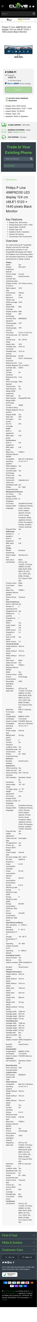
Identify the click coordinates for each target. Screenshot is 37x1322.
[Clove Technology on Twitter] (3, 1263)
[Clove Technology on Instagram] (8, 1263)
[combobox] (16, 13)
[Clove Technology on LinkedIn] (11, 1263)
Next (35, 20)
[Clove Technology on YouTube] (6, 1263)
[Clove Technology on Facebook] (14, 1263)
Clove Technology (9, 1291)
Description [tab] (11, 179)
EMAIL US (28, 1257)
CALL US (11, 1257)
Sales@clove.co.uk (18, 132)
